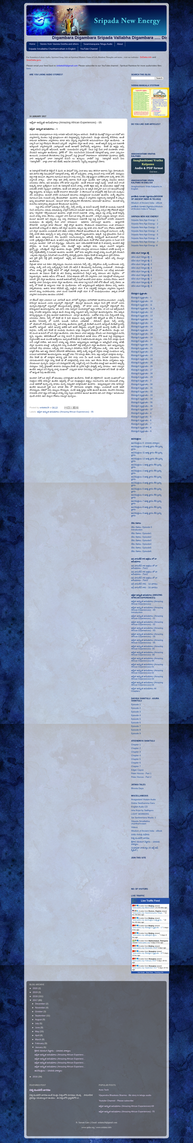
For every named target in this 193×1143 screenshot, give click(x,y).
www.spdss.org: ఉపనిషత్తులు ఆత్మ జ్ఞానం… (148, 920)
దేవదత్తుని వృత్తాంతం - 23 (142, 355)
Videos (134, 827)
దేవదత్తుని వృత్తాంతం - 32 (142, 391)
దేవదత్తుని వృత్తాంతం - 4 (141, 413)
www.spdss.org (144, 942)
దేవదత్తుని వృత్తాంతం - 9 (141, 431)
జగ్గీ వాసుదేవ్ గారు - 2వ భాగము (144, 587)
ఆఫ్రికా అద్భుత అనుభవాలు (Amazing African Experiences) (147, 602)
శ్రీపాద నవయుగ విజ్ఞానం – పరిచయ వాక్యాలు (53, 1051)
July (37, 1023)
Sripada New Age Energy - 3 (144, 227)
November (40, 1008)
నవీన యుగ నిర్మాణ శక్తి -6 (141, 275)
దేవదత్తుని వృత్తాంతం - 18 (142, 334)
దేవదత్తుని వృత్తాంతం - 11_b (143, 308)
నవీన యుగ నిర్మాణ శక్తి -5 (141, 271)
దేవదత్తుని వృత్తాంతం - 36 (142, 406)
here (28, 68)
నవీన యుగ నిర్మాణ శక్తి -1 (141, 257)
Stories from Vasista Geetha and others (59, 44)
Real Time (149, 972)
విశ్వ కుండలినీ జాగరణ (140, 838)
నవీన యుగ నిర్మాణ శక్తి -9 (141, 286)
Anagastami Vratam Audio (143, 799)
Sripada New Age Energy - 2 (144, 224)
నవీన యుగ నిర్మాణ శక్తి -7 (141, 279)
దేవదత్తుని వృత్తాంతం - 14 (142, 319)
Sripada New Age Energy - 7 (144, 242)
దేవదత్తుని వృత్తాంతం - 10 (142, 301)
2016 (35, 1077)
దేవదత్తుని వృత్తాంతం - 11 (141, 305)
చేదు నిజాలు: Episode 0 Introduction (141, 528)
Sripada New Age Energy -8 (144, 245)
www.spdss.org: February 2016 (144, 961)
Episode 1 (136, 704)
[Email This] (65, 407)
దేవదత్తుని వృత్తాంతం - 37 (142, 409)
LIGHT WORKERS (140, 814)
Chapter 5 (136, 759)
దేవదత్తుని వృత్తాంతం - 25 (142, 362)
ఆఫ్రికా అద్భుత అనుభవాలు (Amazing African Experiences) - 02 (147, 623)
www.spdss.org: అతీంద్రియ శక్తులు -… (146, 935)
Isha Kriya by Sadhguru (142, 810)
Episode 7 (136, 726)
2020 (35, 988)
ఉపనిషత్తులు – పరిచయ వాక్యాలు (48, 1071)
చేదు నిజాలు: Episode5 (141, 548)
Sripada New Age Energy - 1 (144, 220)
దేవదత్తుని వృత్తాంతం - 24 (142, 359)
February (39, 1043)
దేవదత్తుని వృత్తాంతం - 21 (142, 348)
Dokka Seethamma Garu (143, 803)
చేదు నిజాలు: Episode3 (141, 540)
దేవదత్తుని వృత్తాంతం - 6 (141, 420)
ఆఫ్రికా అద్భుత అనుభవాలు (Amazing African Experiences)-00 (147, 659)
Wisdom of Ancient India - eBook (146, 203)
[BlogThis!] (68, 407)
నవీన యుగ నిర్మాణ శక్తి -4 (141, 268)
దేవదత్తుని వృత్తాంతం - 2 (141, 341)
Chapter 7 (136, 766)
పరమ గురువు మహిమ (140, 834)
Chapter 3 (136, 752)
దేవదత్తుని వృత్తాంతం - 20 (142, 345)
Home (32, 44)
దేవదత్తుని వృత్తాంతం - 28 (142, 373)
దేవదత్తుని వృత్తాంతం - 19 (142, 337)
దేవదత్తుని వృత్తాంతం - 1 (141, 297)
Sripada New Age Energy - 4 (144, 231)
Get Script (141, 972)
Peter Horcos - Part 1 (141, 773)
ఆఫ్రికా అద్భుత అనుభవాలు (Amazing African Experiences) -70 (127, 1111)
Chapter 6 (136, 763)
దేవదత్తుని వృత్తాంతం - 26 (142, 366)
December (40, 1004)
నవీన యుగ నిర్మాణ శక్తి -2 (141, 261)
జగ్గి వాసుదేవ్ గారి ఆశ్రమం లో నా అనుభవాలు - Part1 (144, 567)
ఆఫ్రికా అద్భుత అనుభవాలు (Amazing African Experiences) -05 (147, 647)
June (37, 1027)
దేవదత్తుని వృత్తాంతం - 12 (142, 312)
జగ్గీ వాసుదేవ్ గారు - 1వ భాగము (144, 584)
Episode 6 (136, 722)
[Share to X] (71, 407)
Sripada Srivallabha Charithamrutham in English (52, 49)
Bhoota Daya (137, 788)
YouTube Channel (89, 49)
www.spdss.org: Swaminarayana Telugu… (148, 913)
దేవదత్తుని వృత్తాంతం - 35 (142, 402)
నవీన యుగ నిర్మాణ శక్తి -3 (141, 264)
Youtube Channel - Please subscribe (116, 1101)
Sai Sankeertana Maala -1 (143, 817)
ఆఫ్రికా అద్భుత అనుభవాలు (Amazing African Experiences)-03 (147, 677)
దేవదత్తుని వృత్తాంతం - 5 (141, 417)
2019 (35, 992)
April (37, 1035)
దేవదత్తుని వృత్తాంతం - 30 (142, 384)
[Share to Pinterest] (77, 407)
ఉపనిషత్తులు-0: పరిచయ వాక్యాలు (145, 443)
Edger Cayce (137, 770)
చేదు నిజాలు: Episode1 (141, 533)
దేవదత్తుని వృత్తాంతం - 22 (142, 352)
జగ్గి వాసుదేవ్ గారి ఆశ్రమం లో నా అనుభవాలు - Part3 (144, 579)
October (39, 1011)
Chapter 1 (136, 745)
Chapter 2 (136, 748)
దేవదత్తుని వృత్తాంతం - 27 (142, 370)
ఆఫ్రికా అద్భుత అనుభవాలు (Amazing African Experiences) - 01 (147, 617)
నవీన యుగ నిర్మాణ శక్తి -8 (141, 282)
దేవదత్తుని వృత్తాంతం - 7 (141, 424)
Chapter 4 (136, 755)
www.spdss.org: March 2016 (143, 907)
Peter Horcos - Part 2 (141, 777)
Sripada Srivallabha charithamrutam (140, 822)
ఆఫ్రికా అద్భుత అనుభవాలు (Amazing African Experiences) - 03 (147, 629)
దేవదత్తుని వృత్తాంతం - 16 (142, 326)
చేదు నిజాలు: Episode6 (141, 551)
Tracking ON (159, 972)
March (38, 1039)
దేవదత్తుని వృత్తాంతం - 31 (142, 388)
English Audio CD (139, 807)
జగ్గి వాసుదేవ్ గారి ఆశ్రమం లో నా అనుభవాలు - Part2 (144, 573)
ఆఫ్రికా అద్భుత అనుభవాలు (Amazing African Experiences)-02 (147, 671)
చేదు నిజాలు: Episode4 (141, 544)
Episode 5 (136, 719)
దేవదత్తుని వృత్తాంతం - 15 (142, 323)
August (38, 1019)
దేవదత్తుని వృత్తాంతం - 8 (141, 427)
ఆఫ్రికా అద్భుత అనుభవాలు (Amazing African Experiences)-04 (147, 683)
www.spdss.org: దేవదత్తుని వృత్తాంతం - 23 (147, 953)
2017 (35, 1000)
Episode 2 (136, 708)
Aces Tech (104, 1090)
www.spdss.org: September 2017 (145, 968)
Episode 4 (136, 715)
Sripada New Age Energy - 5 (144, 234)
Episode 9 (136, 733)
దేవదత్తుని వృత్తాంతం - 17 (142, 330)
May (37, 1031)
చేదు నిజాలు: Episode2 (141, 537)
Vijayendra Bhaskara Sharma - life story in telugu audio (125, 1095)
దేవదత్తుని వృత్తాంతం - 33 (142, 395)
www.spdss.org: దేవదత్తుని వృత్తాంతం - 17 (147, 927)
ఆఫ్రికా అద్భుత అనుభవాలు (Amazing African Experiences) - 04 (147, 635)
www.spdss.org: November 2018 (145, 948)
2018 (35, 996)
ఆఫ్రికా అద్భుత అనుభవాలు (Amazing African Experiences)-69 (126, 1106)
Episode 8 (136, 730)
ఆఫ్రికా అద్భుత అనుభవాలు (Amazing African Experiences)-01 (147, 665)
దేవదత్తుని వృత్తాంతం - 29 (142, 377)
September (40, 1016)
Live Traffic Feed (150, 900)
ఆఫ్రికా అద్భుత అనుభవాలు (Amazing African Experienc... (60, 1055)
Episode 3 (136, 712)
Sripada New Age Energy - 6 (144, 238)
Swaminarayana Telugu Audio (97, 44)
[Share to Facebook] (74, 407)
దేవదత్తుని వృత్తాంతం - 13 (142, 316)
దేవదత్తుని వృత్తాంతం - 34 (142, 399)
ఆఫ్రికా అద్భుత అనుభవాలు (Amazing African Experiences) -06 (147, 653)
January (39, 1047)
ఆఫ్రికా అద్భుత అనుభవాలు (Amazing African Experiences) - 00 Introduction (147, 610)
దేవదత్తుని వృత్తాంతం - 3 (141, 381)
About (120, 44)
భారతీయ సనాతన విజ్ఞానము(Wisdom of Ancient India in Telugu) (147, 207)
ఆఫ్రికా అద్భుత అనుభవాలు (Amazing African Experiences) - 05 (65, 412)
